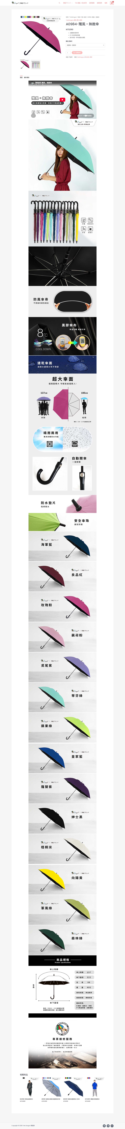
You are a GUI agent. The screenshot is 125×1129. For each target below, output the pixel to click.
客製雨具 (99, 3)
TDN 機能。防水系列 (81, 3)
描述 (21, 77)
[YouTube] (108, 1125)
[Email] (112, 1125)
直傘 (79, 17)
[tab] (21, 77)
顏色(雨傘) (69, 41)
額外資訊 (26, 77)
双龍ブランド (67, 3)
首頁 (67, 17)
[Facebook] (104, 1125)
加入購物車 (77, 53)
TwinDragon (73, 17)
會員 (106, 3)
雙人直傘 (84, 17)
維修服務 (91, 3)
